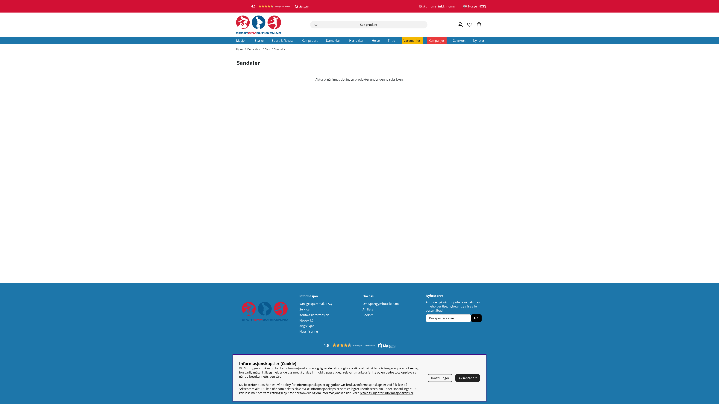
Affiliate (367, 309)
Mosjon (241, 41)
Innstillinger (440, 378)
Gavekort (459, 41)
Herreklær (356, 41)
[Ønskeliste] (470, 25)
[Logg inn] (460, 25)
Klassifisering (308, 331)
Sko (267, 49)
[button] (280, 6)
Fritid (391, 41)
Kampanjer (436, 41)
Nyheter (478, 41)
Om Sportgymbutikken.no (380, 304)
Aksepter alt (468, 378)
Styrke (259, 41)
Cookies (368, 315)
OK (476, 318)
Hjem (239, 49)
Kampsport (310, 41)
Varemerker (412, 41)
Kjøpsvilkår (307, 320)
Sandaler (279, 49)
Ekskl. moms (428, 6)
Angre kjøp (307, 326)
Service (304, 309)
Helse (376, 41)
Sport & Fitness (282, 41)
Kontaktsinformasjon (314, 315)
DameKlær (333, 41)
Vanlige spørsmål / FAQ (315, 304)
